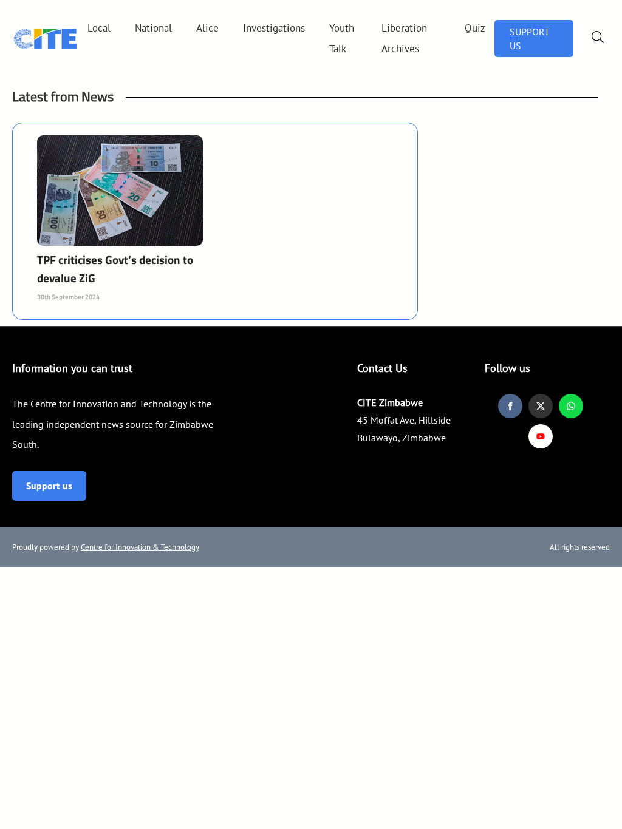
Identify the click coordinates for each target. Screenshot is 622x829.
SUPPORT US (530, 38)
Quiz (475, 28)
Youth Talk (341, 38)
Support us (49, 485)
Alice (207, 28)
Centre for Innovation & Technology (140, 547)
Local (99, 28)
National (153, 28)
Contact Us (382, 368)
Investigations (274, 28)
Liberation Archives (404, 38)
